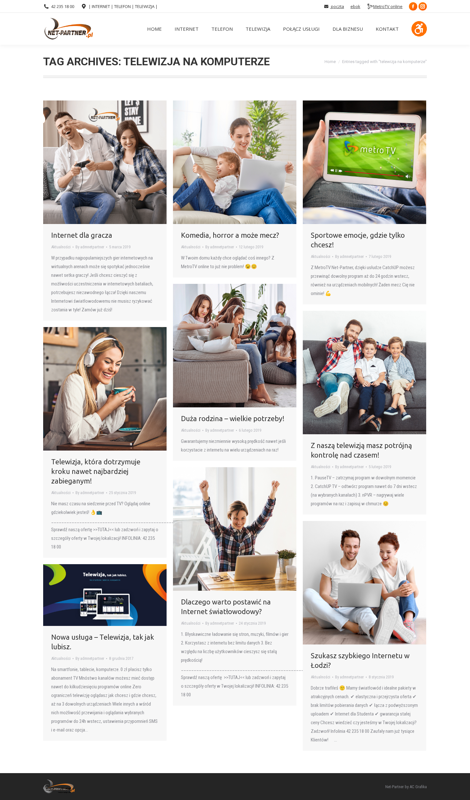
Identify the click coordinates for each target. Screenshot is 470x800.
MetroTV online (388, 6)
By (89, 246)
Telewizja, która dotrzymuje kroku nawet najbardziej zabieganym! (95, 471)
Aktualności (61, 246)
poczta (337, 6)
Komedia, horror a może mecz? (230, 235)
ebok (355, 6)
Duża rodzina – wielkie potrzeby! (233, 418)
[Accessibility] (419, 28)
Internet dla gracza (81, 235)
